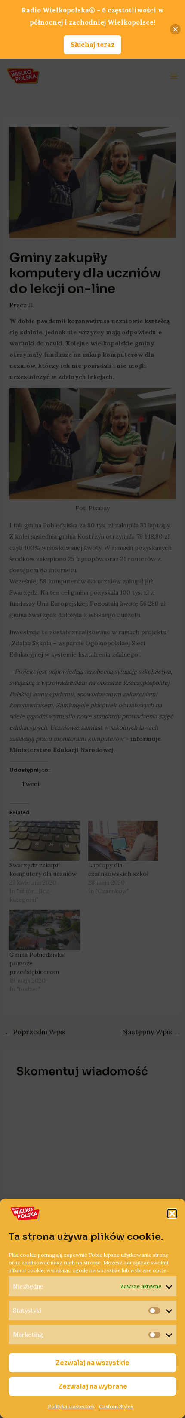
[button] (172, 1213)
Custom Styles (116, 1406)
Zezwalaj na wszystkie (93, 1363)
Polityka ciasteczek (71, 1406)
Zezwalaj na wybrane (92, 1386)
